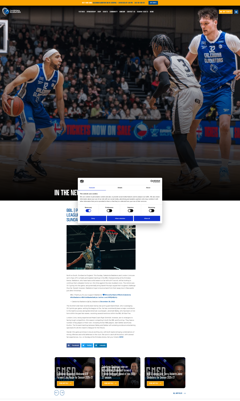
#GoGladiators (75, 297)
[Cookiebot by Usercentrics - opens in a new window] (152, 181)
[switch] (109, 210)
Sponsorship (91, 12)
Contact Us (131, 12)
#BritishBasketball (88, 297)
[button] (73, 345)
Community (114, 12)
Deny (93, 218)
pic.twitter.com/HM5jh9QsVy (106, 297)
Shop (99, 12)
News (152, 12)
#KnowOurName (111, 295)
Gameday (122, 12)
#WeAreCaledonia (124, 295)
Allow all (147, 218)
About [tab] (148, 187)
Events (105, 12)
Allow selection (120, 218)
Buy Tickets (153, 3)
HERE (121, 337)
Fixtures (82, 12)
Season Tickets (142, 12)
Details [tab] (120, 187)
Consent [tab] (92, 187)
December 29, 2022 (107, 301)
